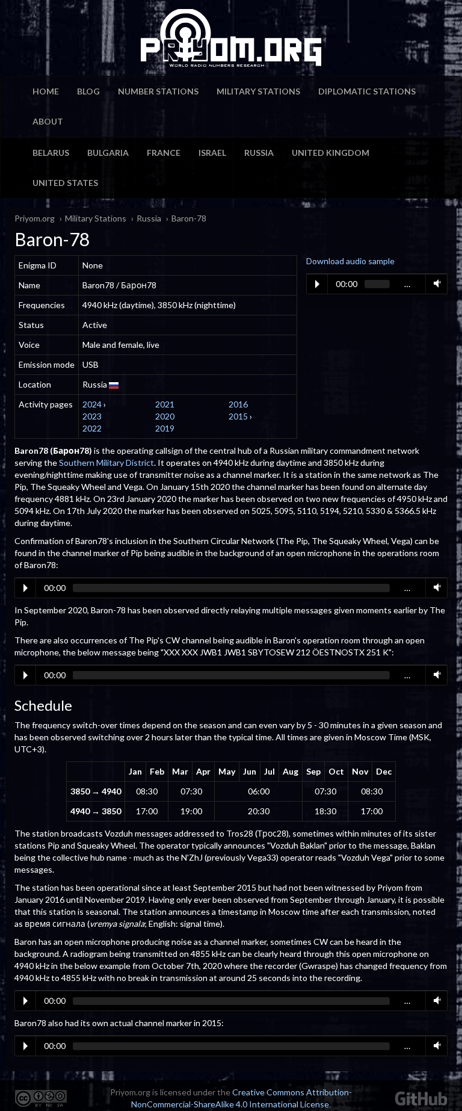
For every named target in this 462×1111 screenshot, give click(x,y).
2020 (164, 416)
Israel (212, 152)
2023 (92, 416)
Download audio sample (350, 261)
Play (317, 284)
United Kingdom (330, 152)
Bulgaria (108, 152)
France (163, 152)
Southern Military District (106, 462)
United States (65, 183)
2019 (164, 428)
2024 (92, 404)
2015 (238, 416)
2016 (238, 404)
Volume (435, 283)
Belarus (50, 152)
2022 (92, 428)
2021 (164, 404)
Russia (259, 152)
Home (45, 91)
